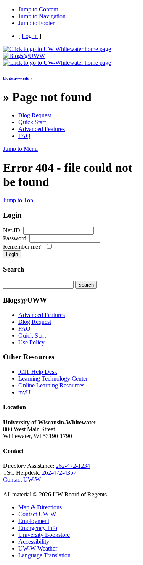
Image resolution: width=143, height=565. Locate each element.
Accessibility (33, 541)
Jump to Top (18, 200)
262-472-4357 (59, 472)
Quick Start (32, 122)
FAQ (24, 136)
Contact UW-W (22, 479)
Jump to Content (38, 9)
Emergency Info (37, 528)
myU (24, 392)
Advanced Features (41, 129)
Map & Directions (40, 507)
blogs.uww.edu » (18, 78)
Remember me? (23, 246)
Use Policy (31, 342)
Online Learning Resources (51, 385)
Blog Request (34, 115)
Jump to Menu (20, 149)
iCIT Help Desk (37, 371)
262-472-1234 (73, 466)
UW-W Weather (37, 548)
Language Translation (44, 555)
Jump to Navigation (42, 16)
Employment (33, 521)
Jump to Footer (36, 23)
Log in (30, 36)
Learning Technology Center (53, 378)
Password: (15, 238)
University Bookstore (44, 534)
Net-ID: (12, 230)
